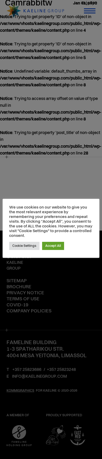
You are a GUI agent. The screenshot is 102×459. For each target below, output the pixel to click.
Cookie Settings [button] (24, 246)
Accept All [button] (53, 246)
